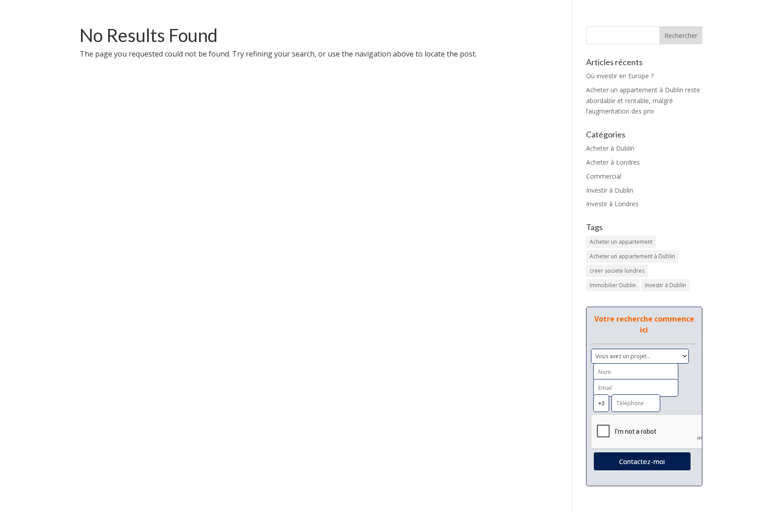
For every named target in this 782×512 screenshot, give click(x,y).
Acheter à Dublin (610, 148)
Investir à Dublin (609, 190)
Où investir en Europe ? (619, 75)
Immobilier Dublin (613, 285)
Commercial (603, 176)
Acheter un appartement (621, 242)
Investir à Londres (612, 203)
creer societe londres (617, 271)
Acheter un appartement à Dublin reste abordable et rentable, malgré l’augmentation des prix (643, 100)
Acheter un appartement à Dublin (632, 256)
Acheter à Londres (613, 162)
